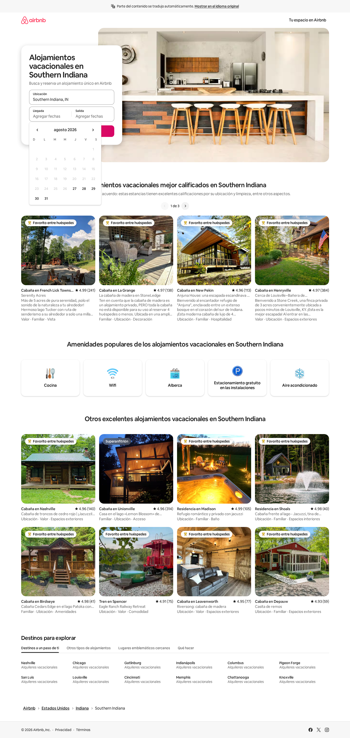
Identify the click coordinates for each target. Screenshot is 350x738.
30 (37, 198)
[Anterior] (165, 206)
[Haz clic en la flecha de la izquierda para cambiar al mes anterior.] (37, 129)
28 (84, 188)
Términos (83, 730)
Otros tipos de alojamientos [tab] (89, 648)
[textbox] (50, 116)
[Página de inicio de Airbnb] (33, 20)
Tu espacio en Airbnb (307, 20)
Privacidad (63, 730)
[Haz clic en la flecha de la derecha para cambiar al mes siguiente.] (92, 129)
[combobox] (71, 99)
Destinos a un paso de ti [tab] (40, 648)
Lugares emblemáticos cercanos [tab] (144, 648)
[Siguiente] (185, 206)
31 (46, 198)
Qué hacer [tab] (186, 648)
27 (74, 188)
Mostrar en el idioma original (217, 6)
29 (93, 188)
